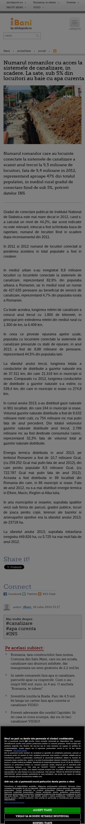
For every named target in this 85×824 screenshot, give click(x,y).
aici (24, 767)
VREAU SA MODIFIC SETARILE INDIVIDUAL (42, 816)
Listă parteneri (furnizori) (14, 803)
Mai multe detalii (20, 751)
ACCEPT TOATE (42, 810)
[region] (42, 775)
